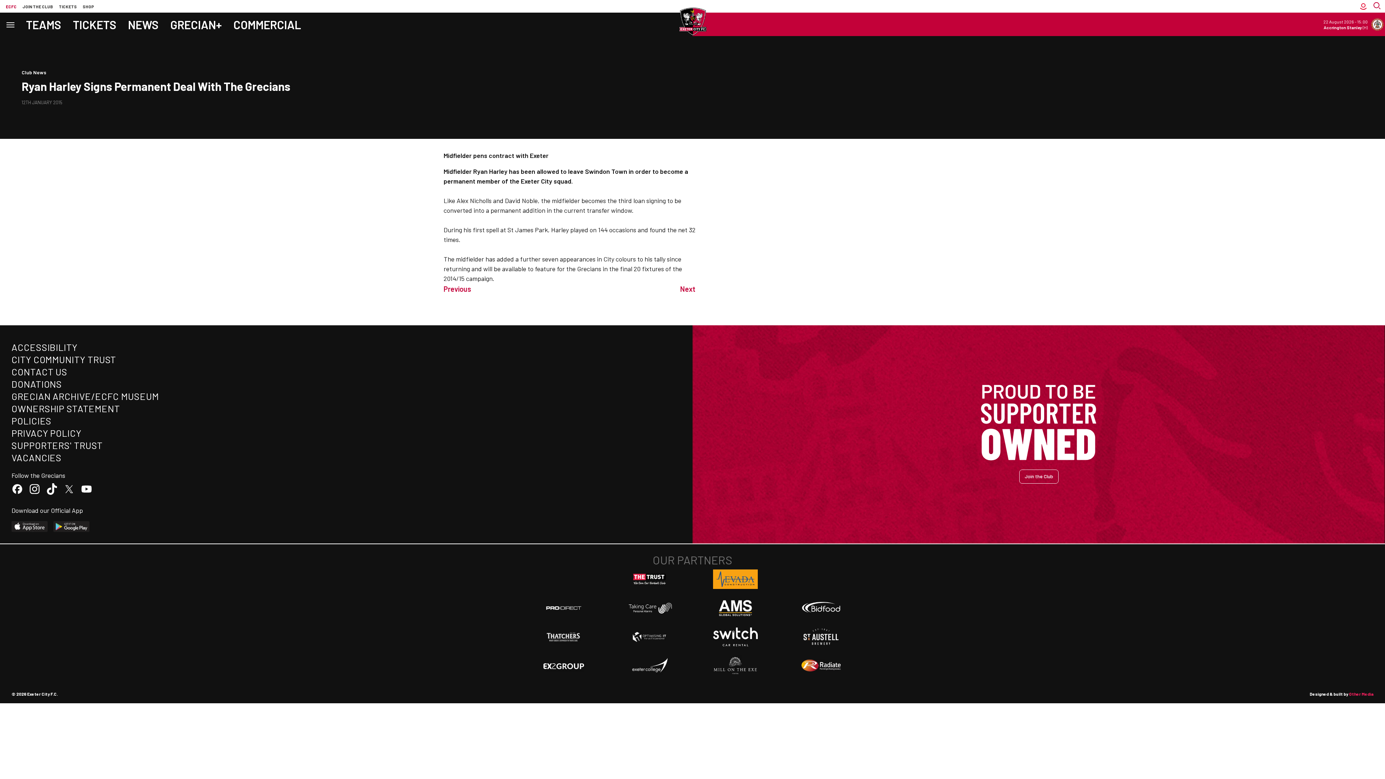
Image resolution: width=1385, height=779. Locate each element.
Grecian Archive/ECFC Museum (85, 396)
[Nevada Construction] (735, 579)
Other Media (1361, 693)
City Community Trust (64, 359)
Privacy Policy (47, 433)
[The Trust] (649, 579)
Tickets (68, 6)
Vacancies (37, 457)
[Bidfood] (821, 608)
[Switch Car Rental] (735, 637)
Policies (32, 420)
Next (687, 289)
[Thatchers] (563, 637)
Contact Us (39, 371)
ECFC (11, 6)
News (143, 24)
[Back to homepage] (692, 22)
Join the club (37, 6)
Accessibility (45, 347)
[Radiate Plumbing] (821, 665)
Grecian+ (196, 24)
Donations (37, 384)
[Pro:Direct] (563, 608)
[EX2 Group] (563, 665)
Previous (457, 289)
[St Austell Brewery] (821, 636)
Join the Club (1039, 476)
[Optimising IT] (649, 637)
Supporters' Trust (57, 445)
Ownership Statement (66, 408)
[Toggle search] (1378, 6)
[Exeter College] (649, 665)
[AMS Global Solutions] (735, 608)
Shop (88, 6)
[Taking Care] (649, 608)
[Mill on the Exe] (735, 665)
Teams (43, 24)
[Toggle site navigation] (10, 24)
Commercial (267, 24)
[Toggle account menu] (1363, 6)
